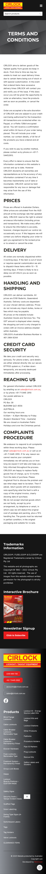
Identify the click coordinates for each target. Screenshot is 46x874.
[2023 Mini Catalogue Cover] (13, 596)
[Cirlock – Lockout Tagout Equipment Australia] (13, 3)
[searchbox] (23, 14)
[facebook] (6, 700)
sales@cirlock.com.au (30, 389)
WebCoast (38, 862)
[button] (39, 867)
